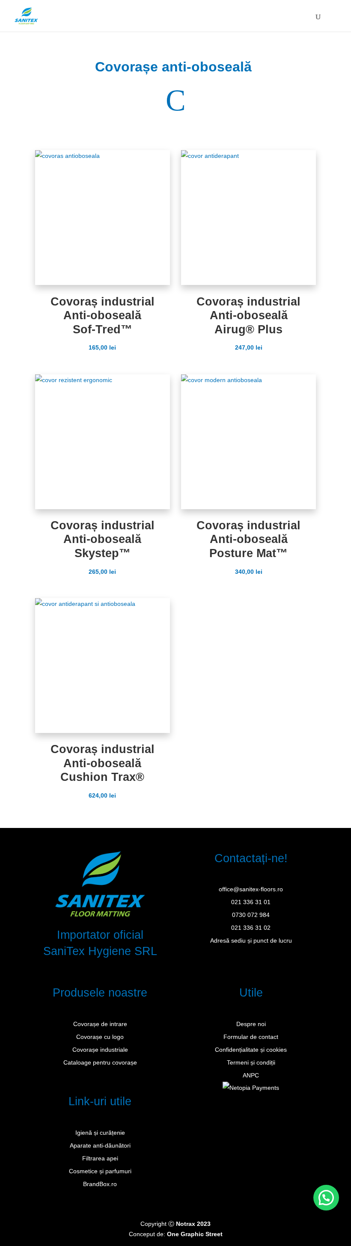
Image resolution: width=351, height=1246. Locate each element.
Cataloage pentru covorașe (100, 1062)
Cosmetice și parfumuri (100, 1171)
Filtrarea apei (100, 1158)
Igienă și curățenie (100, 1132)
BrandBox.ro (100, 1184)
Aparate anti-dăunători (100, 1145)
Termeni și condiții (251, 1062)
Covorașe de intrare (100, 1024)
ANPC (251, 1075)
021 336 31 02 (251, 927)
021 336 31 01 (251, 902)
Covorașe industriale (100, 1049)
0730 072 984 (251, 914)
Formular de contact (250, 1036)
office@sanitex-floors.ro (251, 889)
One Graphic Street (195, 1234)
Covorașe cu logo (100, 1036)
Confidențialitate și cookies (251, 1049)
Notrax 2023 (193, 1223)
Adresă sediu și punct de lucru (251, 940)
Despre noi (251, 1024)
